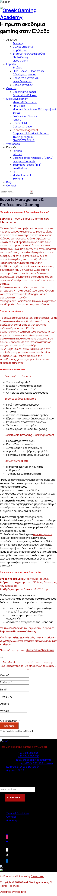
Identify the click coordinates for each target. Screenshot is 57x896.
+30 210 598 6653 (28, 753)
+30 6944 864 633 (28, 756)
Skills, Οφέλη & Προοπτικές (29, 71)
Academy (18, 43)
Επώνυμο (6, 682)
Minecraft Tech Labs (25, 102)
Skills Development (17, 98)
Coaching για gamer (24, 92)
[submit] (1, 657)
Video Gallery (20, 60)
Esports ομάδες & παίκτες (20, 398)
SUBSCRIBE (14, 797)
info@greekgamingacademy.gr (34, 759)
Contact (11, 185)
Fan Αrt (17, 119)
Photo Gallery (20, 57)
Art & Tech (19, 105)
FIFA (15, 171)
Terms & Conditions (17, 813)
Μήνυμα (4, 711)
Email (3, 689)
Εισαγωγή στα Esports (18, 376)
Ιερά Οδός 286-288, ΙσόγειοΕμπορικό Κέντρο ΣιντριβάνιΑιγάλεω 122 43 (29, 766)
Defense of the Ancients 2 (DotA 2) (33, 157)
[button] (28, 376)
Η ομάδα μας (20, 50)
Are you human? (10, 720)
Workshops (13, 144)
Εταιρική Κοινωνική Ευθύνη (29, 53)
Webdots (20, 891)
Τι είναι (17, 67)
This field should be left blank (17, 731)
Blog (9, 182)
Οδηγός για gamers (24, 74)
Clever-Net (37, 876)
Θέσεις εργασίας (23, 85)
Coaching (12, 88)
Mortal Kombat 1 (22, 175)
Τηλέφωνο (6, 696)
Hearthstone (20, 168)
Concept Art (20, 123)
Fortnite (17, 151)
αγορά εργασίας (43, 534)
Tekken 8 (18, 178)
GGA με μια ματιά (23, 46)
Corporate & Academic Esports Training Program (31, 135)
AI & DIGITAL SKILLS (24, 140)
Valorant (17, 154)
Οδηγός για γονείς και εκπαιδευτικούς (26, 79)
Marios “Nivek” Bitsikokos (40, 650)
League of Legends (24, 161)
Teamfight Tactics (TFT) (27, 164)
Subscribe (6, 783)
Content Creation (23, 126)
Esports (11, 64)
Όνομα (4, 675)
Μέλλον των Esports (16, 461)
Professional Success (25, 116)
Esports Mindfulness (25, 95)
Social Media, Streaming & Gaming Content (29, 435)
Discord (4, 703)
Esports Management (25, 130)
